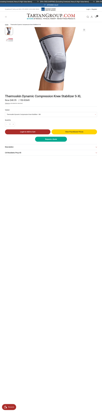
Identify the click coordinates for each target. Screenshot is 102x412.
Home (6, 24)
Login (88, 9)
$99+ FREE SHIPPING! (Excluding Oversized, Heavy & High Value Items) (60, 2)
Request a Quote (51, 139)
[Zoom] (84, 29)
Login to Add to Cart (27, 132)
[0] (95, 17)
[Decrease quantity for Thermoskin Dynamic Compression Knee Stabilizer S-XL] (6, 124)
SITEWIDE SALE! (52, 5)
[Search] (88, 17)
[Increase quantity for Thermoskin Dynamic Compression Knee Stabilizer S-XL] (13, 124)
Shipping (7, 103)
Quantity (8, 120)
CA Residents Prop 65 (13, 153)
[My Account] (92, 17)
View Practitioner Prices (74, 132)
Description (9, 147)
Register (94, 9)
